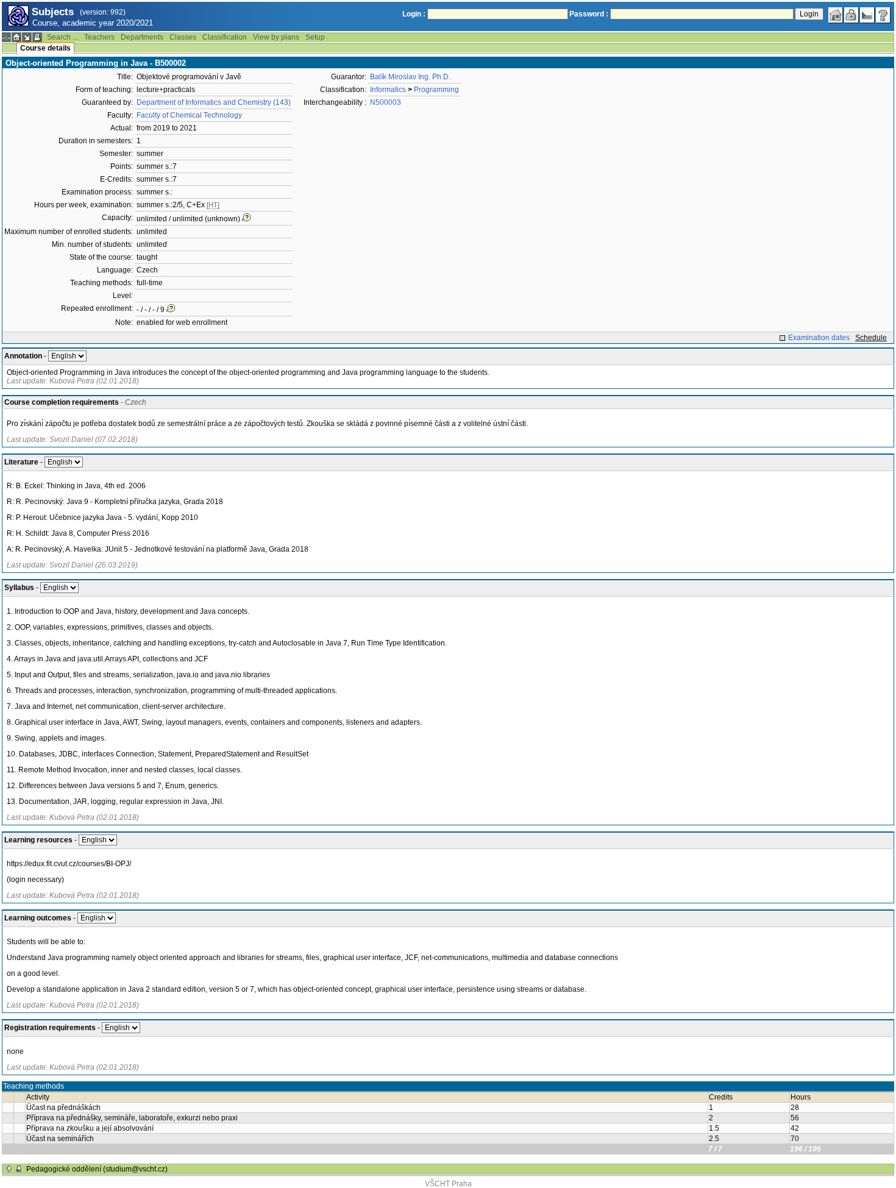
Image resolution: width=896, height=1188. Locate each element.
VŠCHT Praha (448, 1183)
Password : (588, 14)
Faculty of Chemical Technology (189, 115)
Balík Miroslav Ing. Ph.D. (410, 77)
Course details (45, 48)
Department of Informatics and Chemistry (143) (214, 102)
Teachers (99, 37)
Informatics (388, 89)
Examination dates (819, 337)
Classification (224, 37)
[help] (883, 15)
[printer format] (37, 37)
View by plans (276, 37)
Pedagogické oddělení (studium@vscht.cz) (97, 1169)
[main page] (836, 15)
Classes (182, 37)
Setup (315, 37)
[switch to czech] (867, 15)
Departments (142, 37)
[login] (851, 15)
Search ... (62, 37)
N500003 (385, 102)
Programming (436, 89)
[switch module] (27, 37)
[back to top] (9, 1169)
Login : (413, 14)
